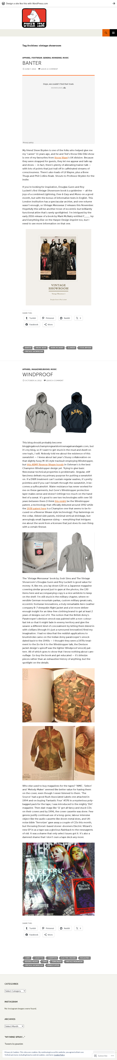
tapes (44, 962)
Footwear (37, 58)
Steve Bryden (85, 348)
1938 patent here (36, 508)
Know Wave (61, 157)
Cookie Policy (59, 1055)
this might (60, 501)
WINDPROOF (37, 374)
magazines (85, 958)
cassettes (38, 958)
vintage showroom (34, 351)
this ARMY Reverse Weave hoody (45, 464)
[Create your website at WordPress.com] (58, 3)
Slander (71, 348)
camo (27, 958)
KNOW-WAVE (41, 348)
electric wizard (68, 958)
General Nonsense (52, 58)
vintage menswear (74, 962)
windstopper (53, 965)
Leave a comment (49, 69)
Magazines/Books (41, 369)
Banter (28, 348)
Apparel (26, 58)
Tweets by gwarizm (14, 1043)
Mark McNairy (57, 348)
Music (66, 58)
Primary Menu (113, 32)
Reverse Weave (31, 962)
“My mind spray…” (15, 1037)
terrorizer (56, 962)
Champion (52, 958)
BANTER (31, 63)
